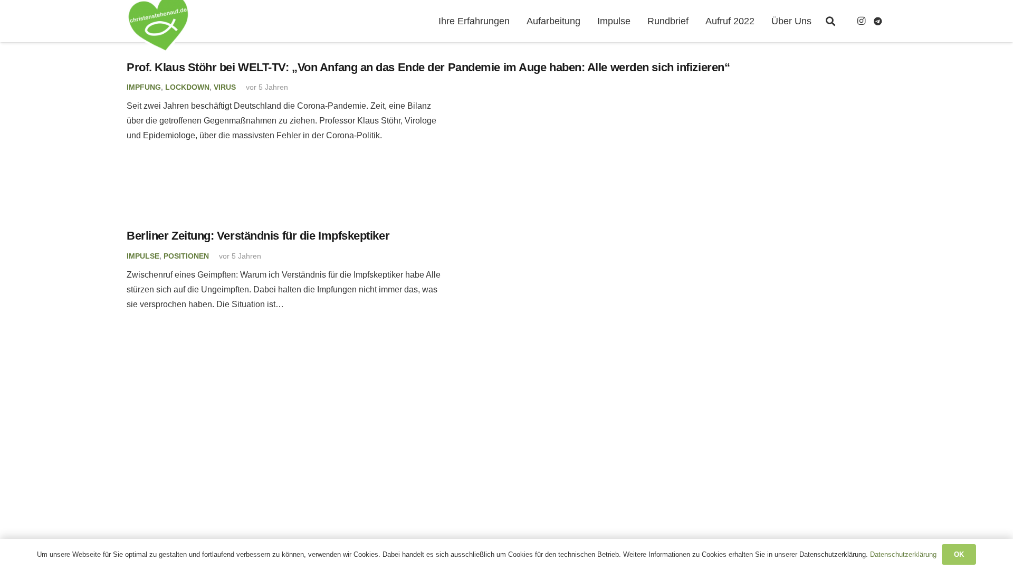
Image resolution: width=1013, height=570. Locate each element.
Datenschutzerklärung (903, 554)
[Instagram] (861, 21)
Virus (225, 87)
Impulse (143, 256)
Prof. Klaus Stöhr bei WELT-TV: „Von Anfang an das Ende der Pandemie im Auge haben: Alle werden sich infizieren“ (428, 67)
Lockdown (187, 87)
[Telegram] (877, 21)
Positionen (186, 256)
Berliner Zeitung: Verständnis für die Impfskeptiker (258, 235)
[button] (830, 21)
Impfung (144, 87)
